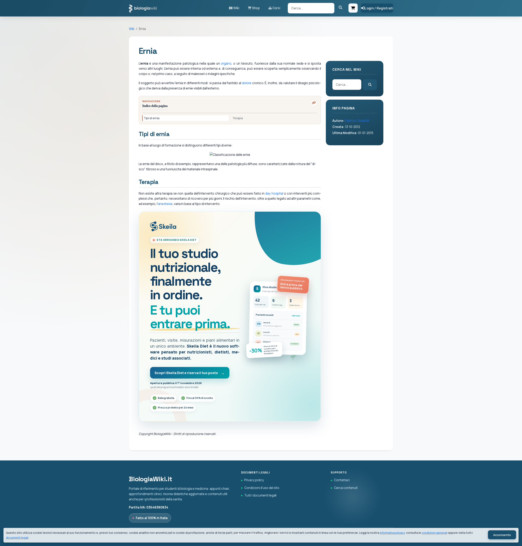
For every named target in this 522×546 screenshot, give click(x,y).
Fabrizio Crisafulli (357, 121)
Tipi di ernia (151, 118)
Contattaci (342, 480)
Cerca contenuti (346, 488)
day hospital (274, 193)
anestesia (165, 204)
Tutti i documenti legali (260, 495)
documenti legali (17, 537)
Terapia (237, 118)
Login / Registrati (379, 8)
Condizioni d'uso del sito (261, 488)
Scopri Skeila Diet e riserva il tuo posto (186, 373)
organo (226, 63)
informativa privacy (392, 533)
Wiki (236, 8)
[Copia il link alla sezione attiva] (313, 102)
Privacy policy (254, 480)
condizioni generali (434, 533)
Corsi (276, 8)
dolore (246, 83)
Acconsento (502, 535)
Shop (256, 8)
